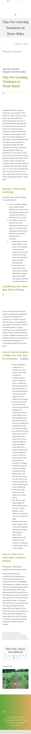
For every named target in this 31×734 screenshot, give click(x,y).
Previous (18, 44)
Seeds (10, 637)
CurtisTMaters (7, 633)
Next (25, 44)
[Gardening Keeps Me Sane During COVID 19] (15, 670)
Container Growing (20, 635)
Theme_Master (15, 725)
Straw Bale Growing (13, 638)
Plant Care (5, 637)
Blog (13, 635)
